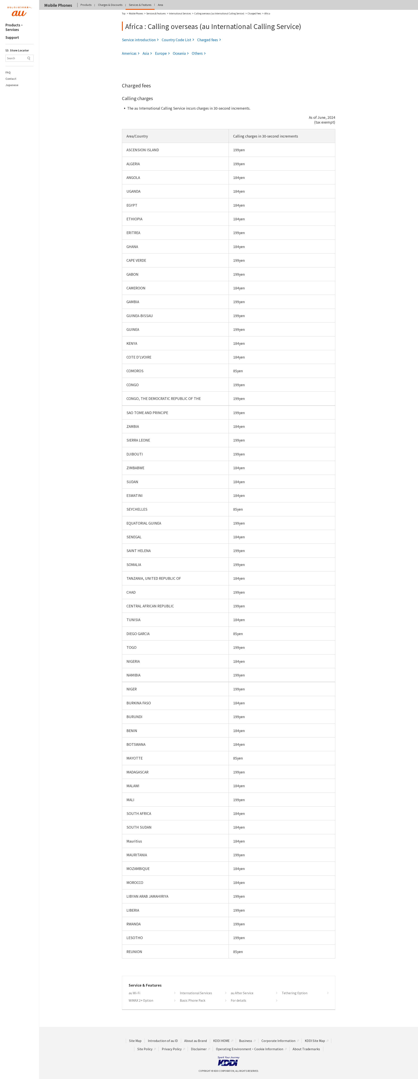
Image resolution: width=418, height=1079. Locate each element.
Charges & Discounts (110, 5)
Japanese (11, 85)
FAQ (7, 72)
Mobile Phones (58, 5)
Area (160, 5)
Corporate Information (278, 1040)
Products (86, 5)
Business (245, 1040)
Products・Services (14, 27)
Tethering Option (294, 993)
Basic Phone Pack (192, 1000)
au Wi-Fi (134, 993)
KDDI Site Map (315, 1040)
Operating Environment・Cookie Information (249, 1049)
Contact (10, 78)
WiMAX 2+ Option (141, 1000)
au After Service (242, 993)
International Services (196, 993)
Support (12, 37)
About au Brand (195, 1040)
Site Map (135, 1040)
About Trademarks (306, 1049)
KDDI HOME (221, 1040)
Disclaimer (199, 1049)
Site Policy (144, 1049)
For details (238, 1000)
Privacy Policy (172, 1049)
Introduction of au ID (163, 1040)
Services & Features (140, 5)
